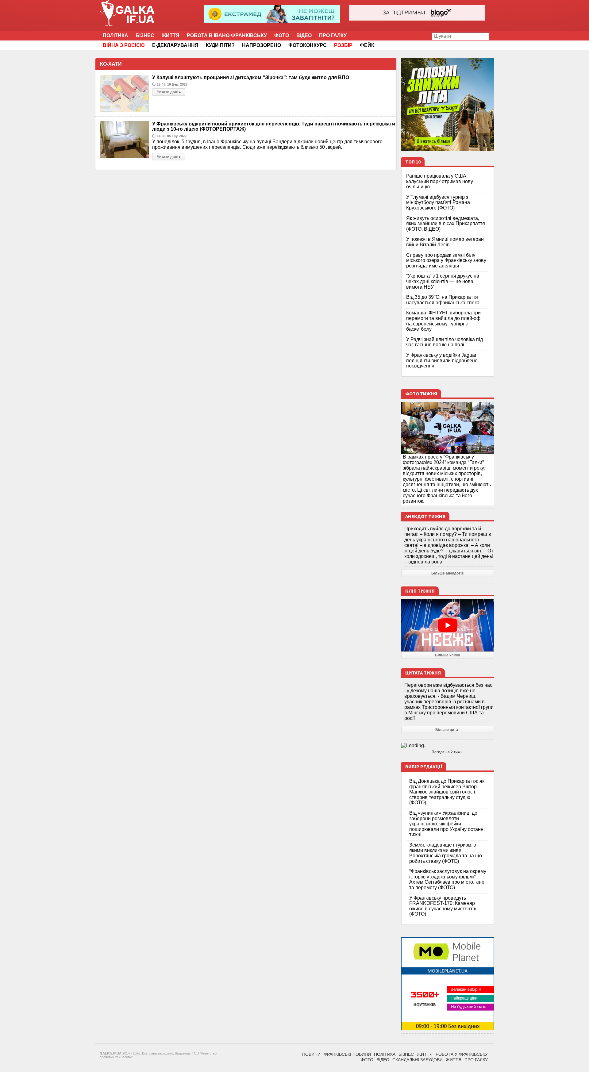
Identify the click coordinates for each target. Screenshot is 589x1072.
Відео (304, 35)
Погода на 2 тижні (448, 752)
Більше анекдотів (447, 573)
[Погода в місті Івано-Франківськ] (447, 745)
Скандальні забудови (417, 1059)
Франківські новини (347, 1054)
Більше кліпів (447, 655)
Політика (115, 35)
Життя (170, 35)
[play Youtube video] (447, 625)
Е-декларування (175, 45)
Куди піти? (220, 45)
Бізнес (145, 35)
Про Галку (333, 35)
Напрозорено (261, 45)
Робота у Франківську (462, 1054)
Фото (281, 35)
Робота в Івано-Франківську (227, 35)
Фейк (367, 45)
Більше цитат (447, 730)
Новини (311, 1054)
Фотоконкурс (307, 45)
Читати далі (169, 92)
